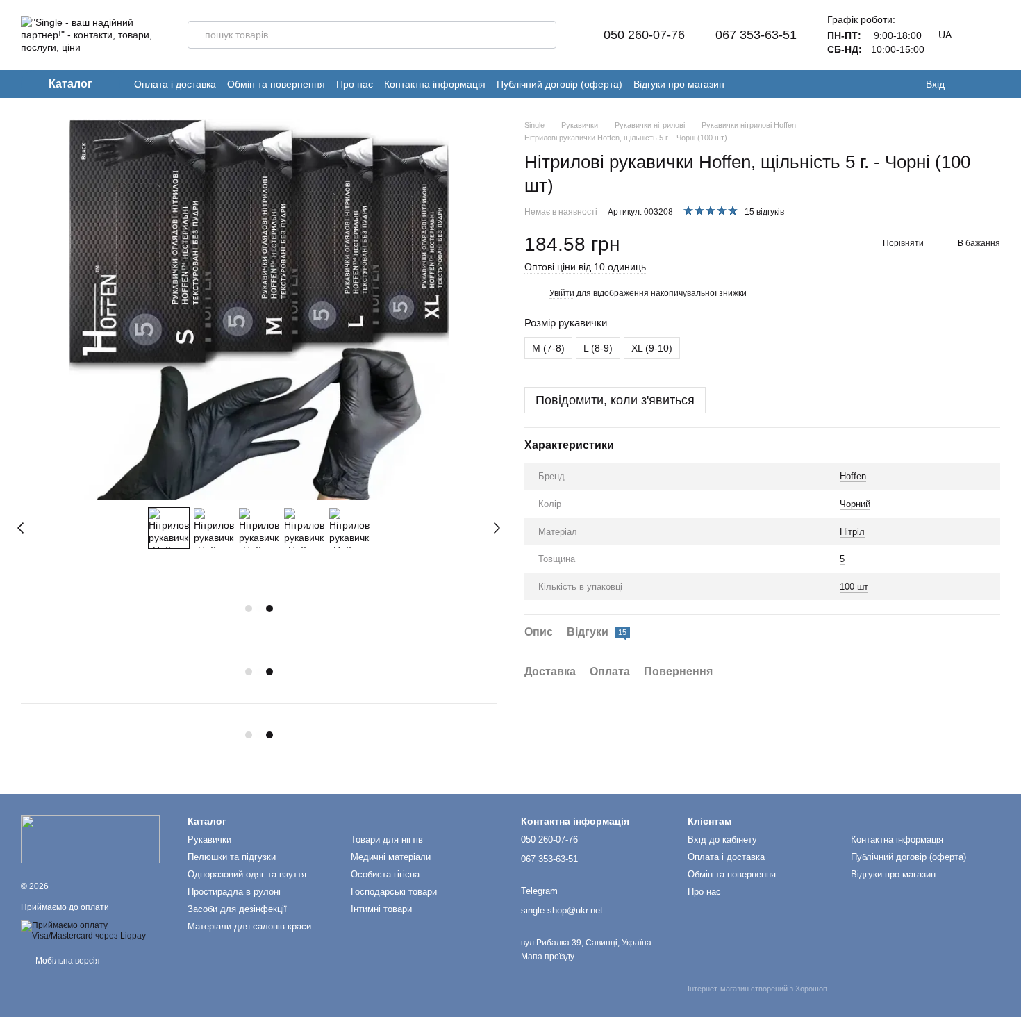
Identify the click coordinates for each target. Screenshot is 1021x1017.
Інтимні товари (381, 909)
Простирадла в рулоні (234, 891)
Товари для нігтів (387, 839)
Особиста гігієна (385, 874)
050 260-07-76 (644, 34)
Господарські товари (394, 891)
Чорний (855, 504)
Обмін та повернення (276, 84)
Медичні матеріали (391, 857)
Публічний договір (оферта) (559, 84)
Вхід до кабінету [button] (722, 839)
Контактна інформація (434, 84)
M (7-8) (548, 347)
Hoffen (853, 476)
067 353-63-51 (756, 34)
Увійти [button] (561, 293)
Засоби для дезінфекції (237, 909)
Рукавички (209, 839)
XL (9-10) (651, 347)
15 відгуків (764, 212)
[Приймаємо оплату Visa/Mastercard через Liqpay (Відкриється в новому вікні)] (94, 930)
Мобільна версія (66, 961)
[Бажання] (965, 84)
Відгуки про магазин (678, 84)
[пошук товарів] (542, 35)
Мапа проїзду (547, 956)
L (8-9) (598, 347)
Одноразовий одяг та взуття (247, 874)
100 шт (854, 586)
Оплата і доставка (175, 84)
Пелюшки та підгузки (232, 857)
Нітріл (852, 531)
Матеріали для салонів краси (249, 926)
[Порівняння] (993, 84)
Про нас (354, 84)
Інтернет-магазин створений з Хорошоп (757, 988)
